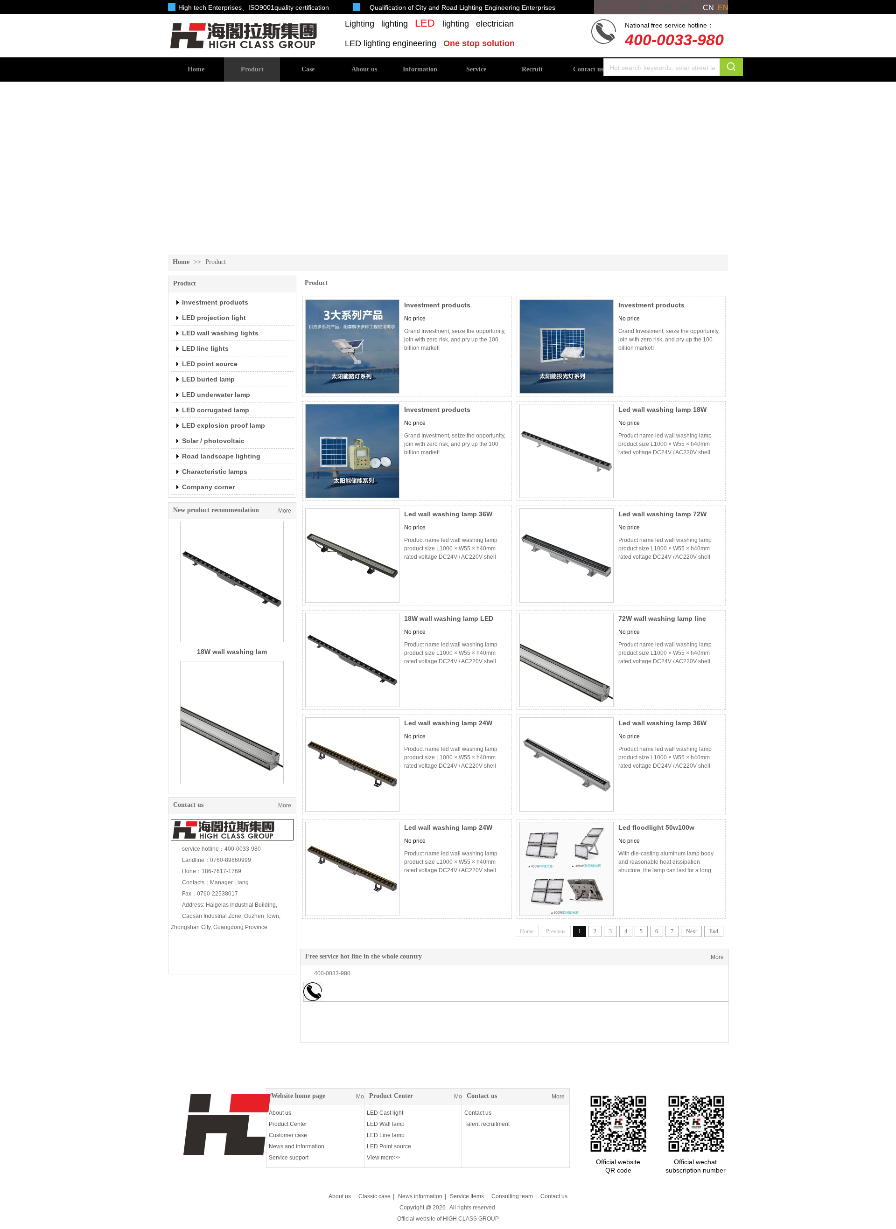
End (713, 931)
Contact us (482, 1095)
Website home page (298, 1095)
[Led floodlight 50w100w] (566, 869)
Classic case (374, 1196)
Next (691, 931)
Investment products (437, 305)
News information (420, 1196)
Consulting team (512, 1196)
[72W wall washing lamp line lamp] (566, 660)
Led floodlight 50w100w (656, 827)
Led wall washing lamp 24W (448, 723)
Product (215, 261)
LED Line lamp (386, 1135)
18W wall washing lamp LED (448, 618)
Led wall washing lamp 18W (662, 409)
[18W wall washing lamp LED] (352, 660)
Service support (288, 1157)
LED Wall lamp (386, 1124)
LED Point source (389, 1146)
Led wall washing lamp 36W (448, 514)
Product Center (288, 1124)
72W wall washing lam (232, 729)
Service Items (467, 1196)
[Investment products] (352, 346)
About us (280, 1113)
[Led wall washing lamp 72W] (566, 555)
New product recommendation (216, 510)
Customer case (288, 1135)
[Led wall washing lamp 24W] (352, 764)
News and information (296, 1146)
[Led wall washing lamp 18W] (566, 451)
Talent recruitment (487, 1124)
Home (181, 261)
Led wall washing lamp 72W (662, 514)
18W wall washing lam (232, 583)
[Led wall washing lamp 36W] (352, 555)
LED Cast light (385, 1113)
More (284, 511)
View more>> (383, 1157)
